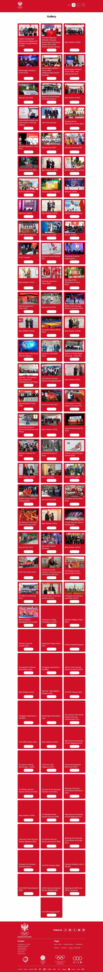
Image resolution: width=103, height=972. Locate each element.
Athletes (56, 947)
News (55, 944)
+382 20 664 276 (22, 950)
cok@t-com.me (21, 953)
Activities (63, 947)
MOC (59, 944)
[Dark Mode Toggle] (73, 5)
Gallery (71, 947)
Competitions (79, 944)
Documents (77, 947)
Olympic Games (68, 944)
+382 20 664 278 (22, 948)
